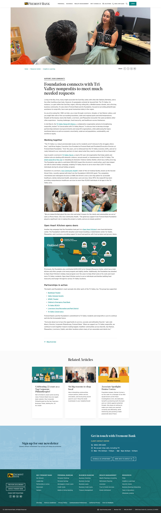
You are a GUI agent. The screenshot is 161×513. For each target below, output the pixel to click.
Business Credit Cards (86, 487)
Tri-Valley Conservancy (56, 312)
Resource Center (35, 69)
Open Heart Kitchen (89, 229)
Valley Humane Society (56, 296)
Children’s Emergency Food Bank (59, 302)
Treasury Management (86, 490)
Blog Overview (51, 342)
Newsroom (39, 487)
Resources (126, 475)
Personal (61, 3)
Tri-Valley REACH (54, 305)
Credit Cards (61, 487)
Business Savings (84, 481)
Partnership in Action (42, 484)
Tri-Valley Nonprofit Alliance (66, 124)
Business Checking (84, 478)
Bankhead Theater (54, 293)
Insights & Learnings (128, 481)
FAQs (123, 478)
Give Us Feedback (107, 502)
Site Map (39, 502)
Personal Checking (63, 478)
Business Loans (84, 484)
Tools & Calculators (128, 490)
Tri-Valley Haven (68, 155)
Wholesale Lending (128, 493)
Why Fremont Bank (44, 475)
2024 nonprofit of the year (53, 160)
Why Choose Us (95, 3)
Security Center (127, 484)
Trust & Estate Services (106, 487)
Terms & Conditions (50, 502)
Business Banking (86, 475)
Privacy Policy (62, 502)
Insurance (102, 484)
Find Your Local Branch (15, 484)
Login (133, 3)
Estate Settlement (105, 490)
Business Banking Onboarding (131, 487)
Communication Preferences (78, 502)
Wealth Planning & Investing (108, 478)
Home (26, 69)
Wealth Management (81, 3)
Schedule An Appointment (102, 459)
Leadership (39, 481)
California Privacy (94, 502)
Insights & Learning (49, 69)
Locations (107, 3)
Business (69, 3)
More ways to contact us (123, 459)
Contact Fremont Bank (15, 489)
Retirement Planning (105, 481)
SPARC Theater (53, 299)
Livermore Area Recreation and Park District (63, 308)
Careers (38, 490)
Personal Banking (65, 475)
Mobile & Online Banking (65, 490)
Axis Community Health (69, 171)
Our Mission (40, 478)
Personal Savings (63, 481)
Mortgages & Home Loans (65, 484)
